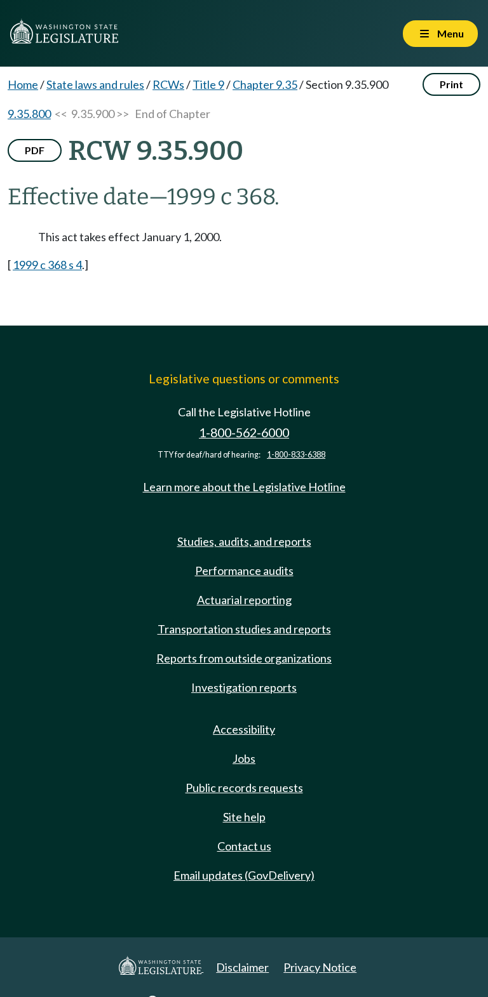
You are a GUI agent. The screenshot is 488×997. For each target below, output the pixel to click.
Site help (244, 817)
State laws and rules (95, 84)
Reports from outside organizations (244, 658)
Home (23, 84)
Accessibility (244, 729)
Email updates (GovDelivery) (244, 875)
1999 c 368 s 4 (47, 265)
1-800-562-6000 (244, 432)
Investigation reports (244, 687)
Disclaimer (242, 967)
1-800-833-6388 (296, 454)
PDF (34, 150)
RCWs (168, 84)
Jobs (244, 758)
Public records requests (244, 788)
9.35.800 (29, 114)
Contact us (244, 846)
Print (451, 84)
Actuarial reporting (244, 600)
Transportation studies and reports (244, 629)
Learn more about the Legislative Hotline (244, 487)
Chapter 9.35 (265, 84)
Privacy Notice (319, 967)
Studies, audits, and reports (244, 541)
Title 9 (208, 84)
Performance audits (244, 571)
